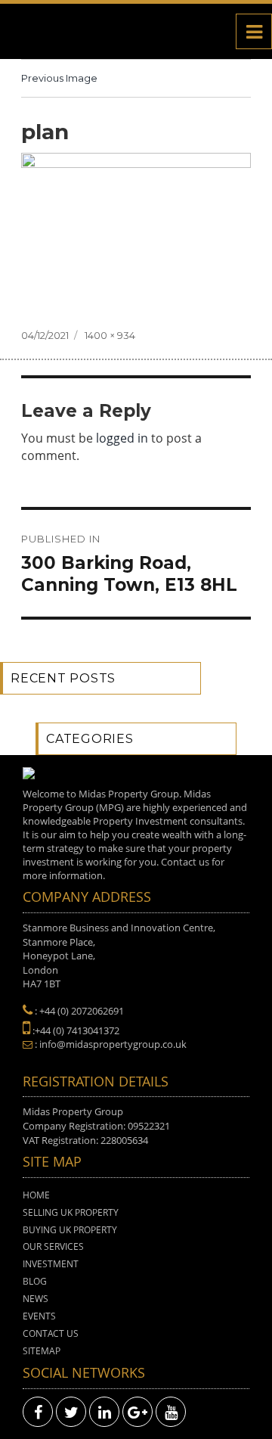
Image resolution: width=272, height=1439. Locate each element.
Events (39, 1316)
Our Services (53, 1246)
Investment (51, 1263)
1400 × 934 (110, 335)
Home (36, 1195)
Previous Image (59, 78)
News (35, 1298)
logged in (122, 438)
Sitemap (41, 1350)
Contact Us (51, 1333)
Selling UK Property (71, 1212)
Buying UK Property (70, 1229)
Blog (35, 1281)
